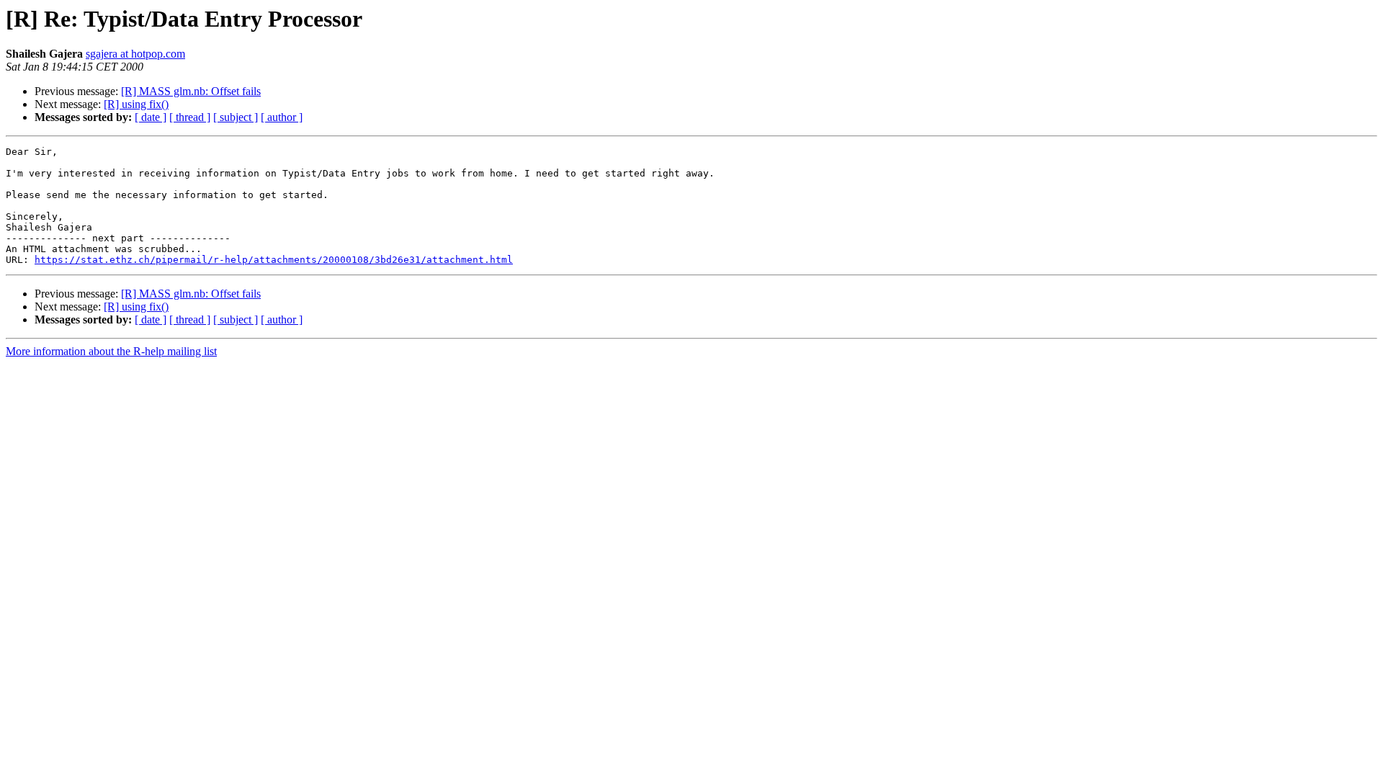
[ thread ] (189, 117)
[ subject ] (235, 117)
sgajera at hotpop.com (135, 54)
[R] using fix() (136, 104)
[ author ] (282, 117)
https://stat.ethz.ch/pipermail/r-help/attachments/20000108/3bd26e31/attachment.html (274, 259)
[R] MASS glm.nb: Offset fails (191, 91)
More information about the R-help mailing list (111, 351)
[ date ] (150, 117)
